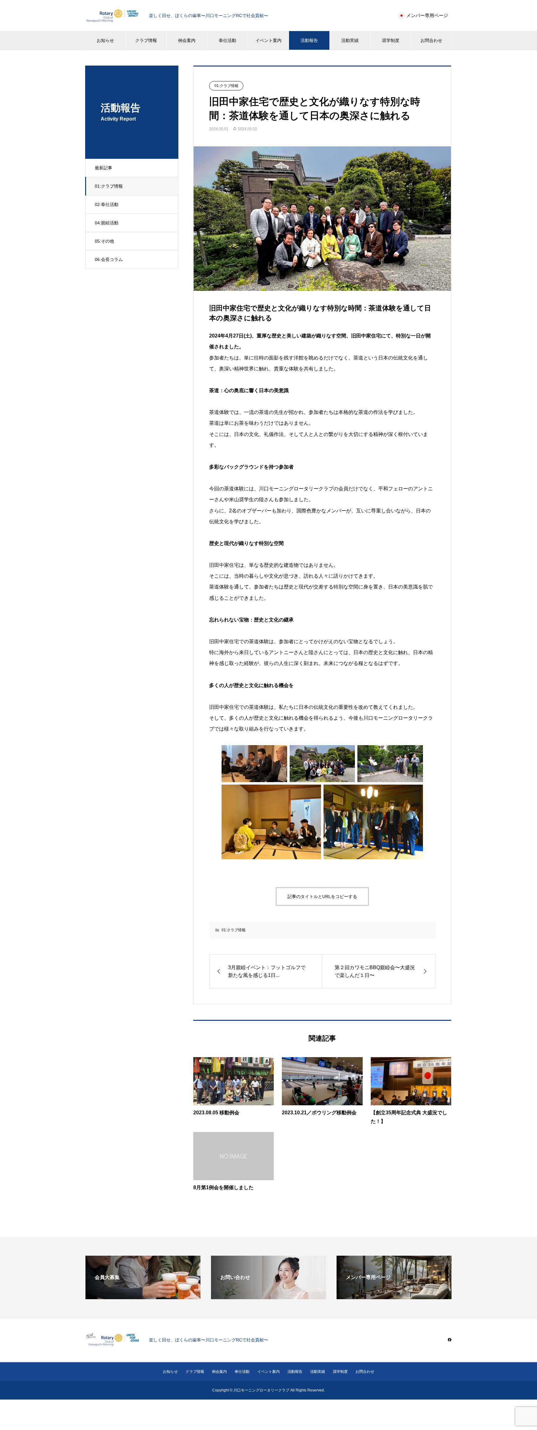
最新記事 (103, 167)
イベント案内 (268, 40)
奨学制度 (390, 40)
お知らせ (105, 40)
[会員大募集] (142, 1296)
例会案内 (186, 40)
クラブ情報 (146, 40)
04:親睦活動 (106, 222)
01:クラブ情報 (109, 186)
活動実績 (350, 40)
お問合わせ (431, 40)
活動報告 (309, 40)
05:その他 (104, 241)
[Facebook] (450, 1339)
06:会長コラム (109, 259)
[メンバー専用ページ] (394, 1296)
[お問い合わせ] (268, 1296)
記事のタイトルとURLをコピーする (322, 896)
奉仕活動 (227, 40)
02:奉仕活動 (106, 204)
